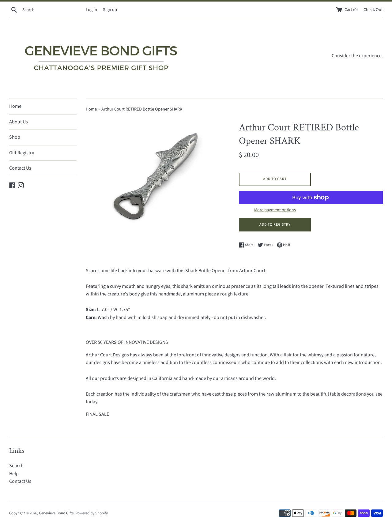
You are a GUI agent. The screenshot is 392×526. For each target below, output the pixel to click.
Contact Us (20, 168)
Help (14, 473)
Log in (91, 9)
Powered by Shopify (91, 513)
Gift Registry (21, 152)
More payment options (275, 210)
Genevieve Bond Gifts (56, 513)
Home (15, 106)
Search (16, 465)
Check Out (373, 9)
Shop (14, 137)
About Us (18, 121)
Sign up (110, 9)
